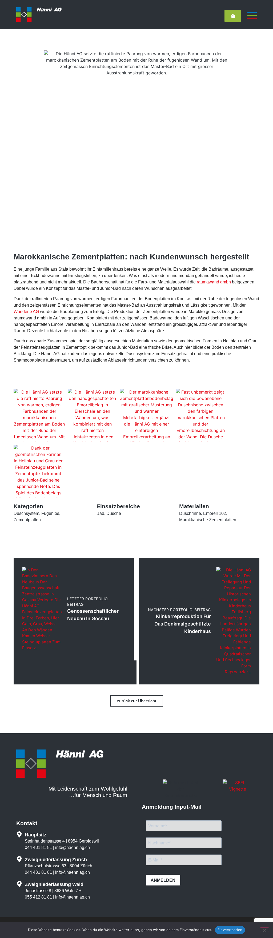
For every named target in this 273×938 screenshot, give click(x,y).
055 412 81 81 (38, 897)
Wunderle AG (26, 311)
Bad (100, 513)
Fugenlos (50, 513)
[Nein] (264, 929)
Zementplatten (27, 520)
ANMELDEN (163, 880)
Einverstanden (230, 930)
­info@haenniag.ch (72, 847)
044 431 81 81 (38, 847)
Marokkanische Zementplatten (207, 520)
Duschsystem (26, 513)
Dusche (113, 513)
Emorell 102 (214, 513)
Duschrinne (190, 513)
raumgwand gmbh (214, 282)
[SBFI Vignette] (237, 789)
